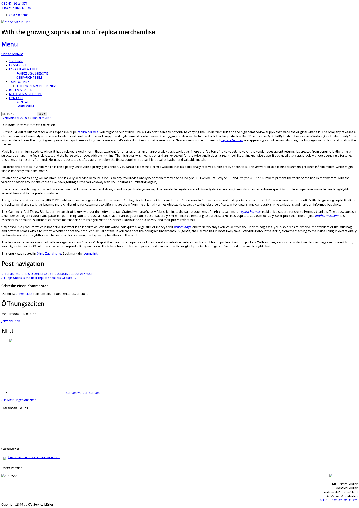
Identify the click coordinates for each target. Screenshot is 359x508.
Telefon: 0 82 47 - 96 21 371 (338, 500)
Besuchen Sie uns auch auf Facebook (34, 457)
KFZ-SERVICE (18, 65)
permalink (90, 253)
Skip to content (12, 54)
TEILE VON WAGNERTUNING (36, 86)
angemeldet (24, 294)
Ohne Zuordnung (49, 253)
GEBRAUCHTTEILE (29, 78)
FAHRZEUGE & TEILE (23, 69)
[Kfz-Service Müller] (15, 22)
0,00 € (18, 15)
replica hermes (87, 132)
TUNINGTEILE (19, 82)
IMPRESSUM (25, 106)
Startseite (16, 61)
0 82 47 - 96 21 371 (14, 3)
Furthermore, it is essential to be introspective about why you (46, 274)
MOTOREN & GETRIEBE (25, 94)
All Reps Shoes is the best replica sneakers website (38, 278)
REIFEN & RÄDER (20, 90)
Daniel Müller (41, 118)
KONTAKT (16, 98)
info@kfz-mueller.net (16, 8)
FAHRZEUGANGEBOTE (32, 73)
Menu (9, 44)
